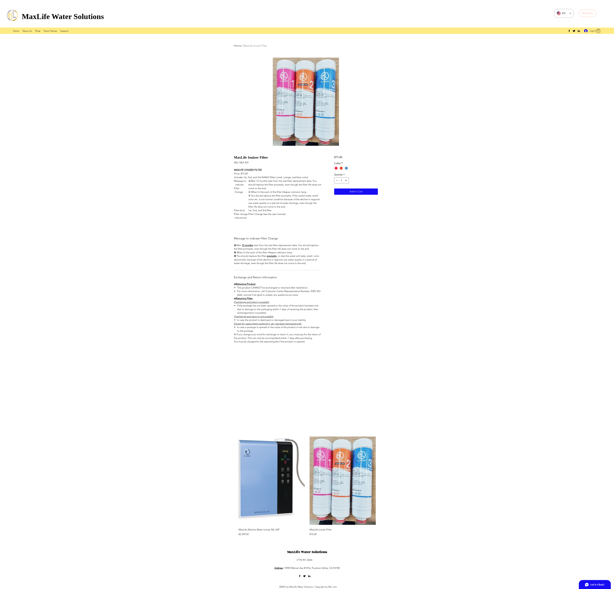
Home (237, 45)
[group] (307, 486)
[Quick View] (272, 481)
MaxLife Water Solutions (63, 16)
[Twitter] (574, 30)
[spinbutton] (341, 180)
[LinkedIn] (578, 30)
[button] (598, 30)
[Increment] (346, 180)
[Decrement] (337, 180)
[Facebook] (569, 30)
